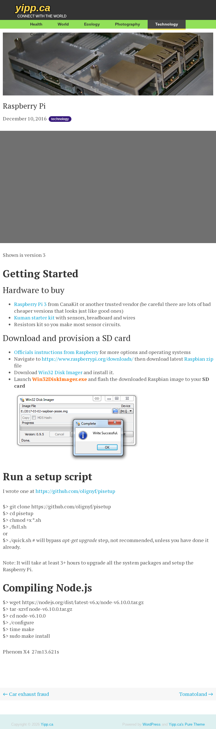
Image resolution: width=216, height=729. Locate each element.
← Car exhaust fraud (26, 694)
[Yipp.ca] (33, 10)
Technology (166, 24)
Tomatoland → (196, 694)
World (63, 24)
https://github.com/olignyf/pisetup (75, 491)
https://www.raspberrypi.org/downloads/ (87, 358)
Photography (127, 24)
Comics (37, 34)
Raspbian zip (198, 358)
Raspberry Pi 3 (30, 304)
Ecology (92, 24)
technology (60, 119)
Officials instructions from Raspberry (56, 352)
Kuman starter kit (34, 317)
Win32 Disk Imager (60, 372)
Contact (67, 34)
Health (36, 24)
